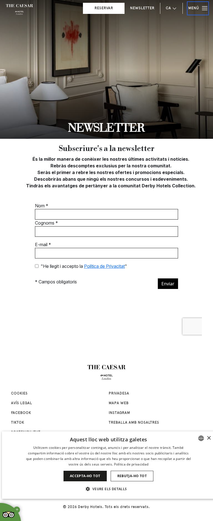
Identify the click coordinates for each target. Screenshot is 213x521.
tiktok (17, 422)
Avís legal (21, 403)
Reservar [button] (104, 8)
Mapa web (119, 403)
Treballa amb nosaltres (134, 422)
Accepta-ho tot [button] (85, 476)
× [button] (209, 438)
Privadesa (119, 393)
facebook (21, 413)
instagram (119, 413)
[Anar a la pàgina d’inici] (19, 10)
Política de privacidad (131, 464)
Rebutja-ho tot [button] (132, 476)
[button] (108, 488)
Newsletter (142, 8)
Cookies (19, 393)
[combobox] (201, 438)
